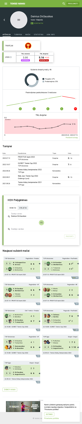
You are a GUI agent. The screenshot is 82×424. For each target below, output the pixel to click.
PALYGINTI (70, 236)
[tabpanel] (41, 217)
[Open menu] (6, 4)
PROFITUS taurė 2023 (19, 274)
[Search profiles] (63, 3)
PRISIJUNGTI (73, 4)
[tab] (7, 34)
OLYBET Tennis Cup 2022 (20, 327)
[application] (31, 80)
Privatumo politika (51, 418)
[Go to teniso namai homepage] (18, 3)
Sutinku (49, 414)
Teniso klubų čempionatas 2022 (60, 353)
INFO (38, 277)
